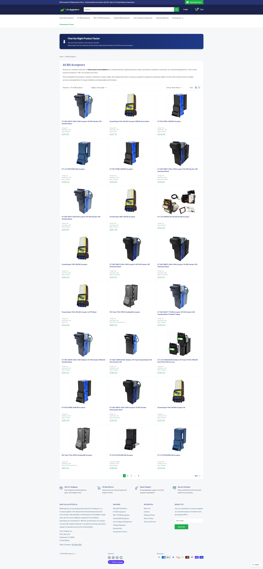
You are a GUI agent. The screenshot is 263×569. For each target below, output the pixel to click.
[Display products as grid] (196, 87)
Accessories (176, 18)
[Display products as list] (199, 87)
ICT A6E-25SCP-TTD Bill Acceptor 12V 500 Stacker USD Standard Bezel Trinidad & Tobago (176, 313)
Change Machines (162, 18)
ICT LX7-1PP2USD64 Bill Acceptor (168, 455)
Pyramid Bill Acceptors (122, 18)
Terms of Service (150, 522)
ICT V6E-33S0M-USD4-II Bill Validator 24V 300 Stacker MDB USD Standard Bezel (83, 361)
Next (196, 476)
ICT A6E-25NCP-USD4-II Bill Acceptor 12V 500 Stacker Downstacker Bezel (128, 408)
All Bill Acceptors (70, 56)
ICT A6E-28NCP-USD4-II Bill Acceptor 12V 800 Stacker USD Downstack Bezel (177, 265)
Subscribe (181, 527)
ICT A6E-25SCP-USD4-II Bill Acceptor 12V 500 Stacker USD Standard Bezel (82, 122)
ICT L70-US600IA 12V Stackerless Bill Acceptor (173, 217)
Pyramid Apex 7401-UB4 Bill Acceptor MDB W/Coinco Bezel (129, 121)
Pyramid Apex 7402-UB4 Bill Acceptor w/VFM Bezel (79, 312)
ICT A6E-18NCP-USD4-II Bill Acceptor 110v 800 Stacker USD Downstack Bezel (177, 170)
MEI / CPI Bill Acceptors (102, 18)
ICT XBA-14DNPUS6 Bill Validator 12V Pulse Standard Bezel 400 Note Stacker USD (131, 361)
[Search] (176, 9)
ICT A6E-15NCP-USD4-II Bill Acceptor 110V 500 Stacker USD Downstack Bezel (130, 265)
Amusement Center (67, 24)
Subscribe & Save (196, 2)
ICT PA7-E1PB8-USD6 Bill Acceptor (121, 169)
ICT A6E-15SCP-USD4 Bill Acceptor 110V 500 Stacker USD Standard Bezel (81, 218)
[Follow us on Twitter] (113, 557)
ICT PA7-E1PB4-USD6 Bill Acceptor (169, 121)
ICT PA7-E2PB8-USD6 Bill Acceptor (73, 407)
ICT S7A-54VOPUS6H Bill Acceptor (121, 455)
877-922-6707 (77, 544)
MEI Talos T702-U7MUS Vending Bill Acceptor (125, 312)
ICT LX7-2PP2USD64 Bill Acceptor (73, 169)
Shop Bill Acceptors (67, 18)
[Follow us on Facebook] (109, 557)
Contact (147, 512)
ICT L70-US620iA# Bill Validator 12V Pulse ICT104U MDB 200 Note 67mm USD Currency (177, 361)
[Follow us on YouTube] (121, 557)
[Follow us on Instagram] (117, 557)
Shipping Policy (149, 515)
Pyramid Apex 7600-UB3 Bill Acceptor (122, 217)
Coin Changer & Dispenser (142, 18)
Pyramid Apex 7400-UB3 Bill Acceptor (74, 264)
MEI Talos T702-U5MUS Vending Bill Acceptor (77, 455)
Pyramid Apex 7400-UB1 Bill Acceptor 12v (171, 407)
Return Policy (148, 518)
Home (61, 56)
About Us (147, 508)
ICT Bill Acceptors (83, 18)
